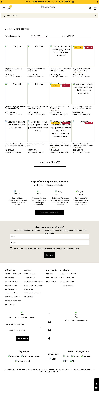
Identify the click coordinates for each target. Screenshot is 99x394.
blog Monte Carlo (11, 285)
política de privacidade (13, 301)
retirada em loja (29, 277)
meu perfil (50, 273)
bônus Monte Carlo (11, 281)
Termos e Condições (36, 248)
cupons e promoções (67, 281)
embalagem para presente (33, 285)
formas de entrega (11, 293)
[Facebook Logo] (49, 314)
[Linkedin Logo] (49, 330)
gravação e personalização (33, 281)
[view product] (15, 56)
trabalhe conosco (11, 289)
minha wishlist (51, 281)
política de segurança (12, 297)
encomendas (29, 289)
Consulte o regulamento (49, 212)
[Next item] (97, 2)
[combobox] (49, 15)
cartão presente (29, 273)
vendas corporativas (67, 285)
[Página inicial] (49, 8)
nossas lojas (9, 277)
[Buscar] (90, 8)
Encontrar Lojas (22, 339)
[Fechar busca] (95, 15)
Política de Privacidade (59, 248)
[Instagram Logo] (49, 322)
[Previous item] (1, 2)
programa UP (28, 297)
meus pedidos (51, 277)
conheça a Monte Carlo (13, 273)
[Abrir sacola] (95, 8)
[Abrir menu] (4, 8)
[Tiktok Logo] (49, 338)
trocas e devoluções (67, 277)
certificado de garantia (32, 293)
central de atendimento (68, 273)
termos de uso (10, 304)
